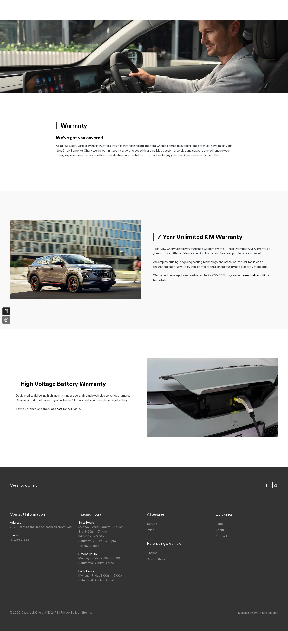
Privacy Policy (70, 612)
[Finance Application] (6, 311)
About (220, 530)
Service (152, 524)
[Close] (6, 320)
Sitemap (87, 612)
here (59, 409)
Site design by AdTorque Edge (258, 613)
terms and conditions (255, 275)
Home (219, 524)
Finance (152, 553)
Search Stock (156, 559)
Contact (221, 536)
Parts (150, 530)
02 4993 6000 (20, 540)
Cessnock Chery (24, 485)
